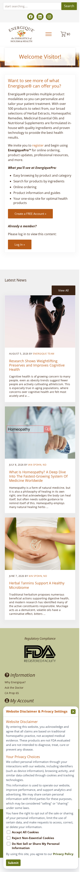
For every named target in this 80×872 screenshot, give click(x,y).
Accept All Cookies (25, 832)
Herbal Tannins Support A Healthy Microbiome (36, 585)
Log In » (20, 244)
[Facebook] (30, 16)
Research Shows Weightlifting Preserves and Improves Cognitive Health (37, 365)
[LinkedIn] (40, 16)
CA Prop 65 (12, 693)
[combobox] (32, 6)
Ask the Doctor (14, 687)
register (38, 145)
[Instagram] (49, 16)
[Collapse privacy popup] (73, 711)
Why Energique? (15, 682)
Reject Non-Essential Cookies (33, 838)
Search (69, 6)
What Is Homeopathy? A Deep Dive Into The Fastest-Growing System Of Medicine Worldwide (38, 476)
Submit (13, 863)
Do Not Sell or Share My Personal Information (36, 846)
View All (63, 290)
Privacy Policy (63, 854)
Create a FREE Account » (30, 214)
